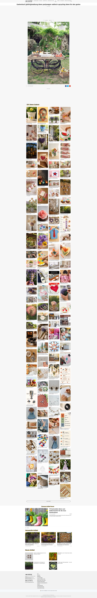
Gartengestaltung (51, 0)
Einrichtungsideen (68, 0)
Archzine (28, 1)
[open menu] (71, 1)
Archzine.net (29, 574)
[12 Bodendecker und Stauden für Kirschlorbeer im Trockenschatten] (29, 566)
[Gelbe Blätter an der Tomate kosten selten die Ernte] (53, 556)
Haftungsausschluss (40, 586)
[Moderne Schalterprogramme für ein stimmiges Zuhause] (29, 556)
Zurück (46, 20)
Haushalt (40, 0)
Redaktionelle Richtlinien (41, 580)
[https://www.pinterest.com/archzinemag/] (66, 577)
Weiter (50, 20)
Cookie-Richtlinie (40, 585)
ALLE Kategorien (39, 577)
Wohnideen (62, 0)
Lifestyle (31, 0)
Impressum (39, 576)
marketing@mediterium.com (30, 582)
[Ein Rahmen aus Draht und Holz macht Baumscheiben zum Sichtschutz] (64, 537)
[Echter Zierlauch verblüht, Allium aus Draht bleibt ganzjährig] (32, 537)
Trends (58, 0)
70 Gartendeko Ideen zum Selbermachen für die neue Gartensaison (57, 510)
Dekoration (45, 0)
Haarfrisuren (36, 0)
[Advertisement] (48, 12)
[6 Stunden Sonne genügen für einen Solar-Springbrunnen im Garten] (48, 537)
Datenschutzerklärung (41, 581)
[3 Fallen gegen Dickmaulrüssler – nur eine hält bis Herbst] (53, 566)
